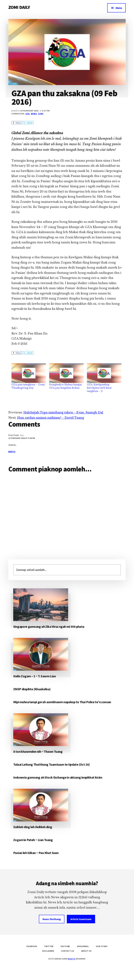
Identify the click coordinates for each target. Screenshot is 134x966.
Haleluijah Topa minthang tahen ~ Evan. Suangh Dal (63, 412)
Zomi (40, 113)
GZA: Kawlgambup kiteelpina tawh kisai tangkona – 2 (99, 388)
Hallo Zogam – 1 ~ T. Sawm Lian (34, 676)
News (34, 113)
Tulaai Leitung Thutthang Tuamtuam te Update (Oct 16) (51, 764)
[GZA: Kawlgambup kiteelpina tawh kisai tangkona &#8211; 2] (104, 373)
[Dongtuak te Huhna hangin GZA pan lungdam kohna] (66, 373)
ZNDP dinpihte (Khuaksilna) (31, 689)
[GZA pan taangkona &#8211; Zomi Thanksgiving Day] (28, 373)
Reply (12, 451)
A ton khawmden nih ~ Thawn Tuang (38, 751)
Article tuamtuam (81, 919)
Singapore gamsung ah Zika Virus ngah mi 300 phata (48, 626)
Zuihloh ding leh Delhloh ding (32, 827)
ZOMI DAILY (19, 7)
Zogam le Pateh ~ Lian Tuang (33, 840)
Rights (71, 958)
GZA (27, 113)
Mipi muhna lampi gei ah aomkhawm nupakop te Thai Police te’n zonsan (62, 702)
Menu (119, 7)
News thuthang (51, 919)
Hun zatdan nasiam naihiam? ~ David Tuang (50, 418)
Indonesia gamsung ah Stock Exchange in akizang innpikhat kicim (57, 777)
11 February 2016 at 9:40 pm (21, 438)
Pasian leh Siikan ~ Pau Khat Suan (36, 853)
